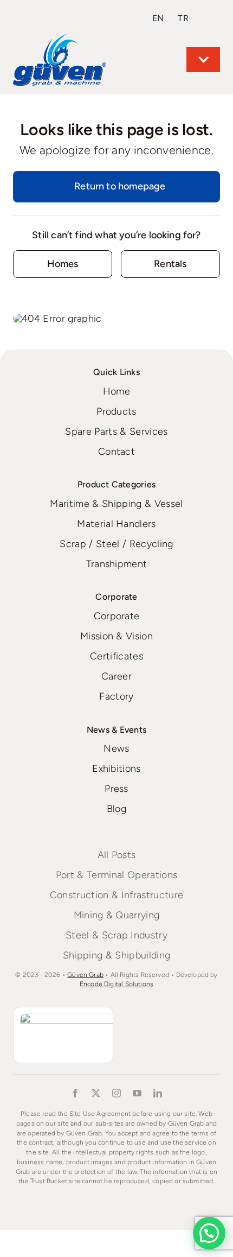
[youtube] (137, 1093)
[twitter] (95, 1093)
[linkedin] (157, 1093)
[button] (209, 1233)
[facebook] (75, 1093)
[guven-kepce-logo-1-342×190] (59, 39)
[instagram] (116, 1093)
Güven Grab (85, 975)
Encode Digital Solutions (116, 984)
